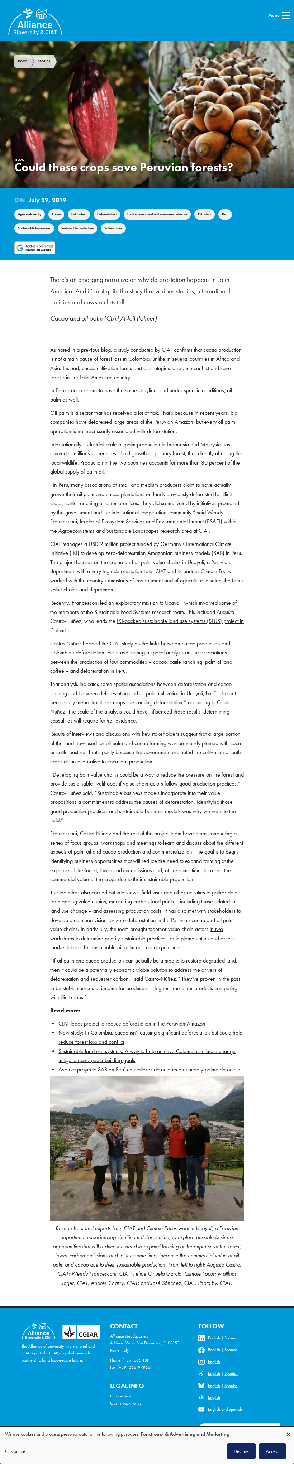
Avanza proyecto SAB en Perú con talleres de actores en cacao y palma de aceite (149, 1069)
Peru (225, 214)
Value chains (113, 228)
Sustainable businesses (34, 228)
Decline (241, 1451)
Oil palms (204, 214)
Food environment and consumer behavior (157, 214)
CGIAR (52, 1353)
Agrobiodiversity (29, 214)
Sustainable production (77, 228)
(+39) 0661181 (136, 1360)
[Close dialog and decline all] (288, 1430)
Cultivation (78, 214)
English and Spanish (225, 1409)
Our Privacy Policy (126, 1403)
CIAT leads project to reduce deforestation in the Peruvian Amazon (131, 1023)
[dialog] (147, 1445)
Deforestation (107, 214)
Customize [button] (15, 1451)
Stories (44, 61)
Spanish (231, 1338)
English (214, 1338)
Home (22, 61)
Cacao (56, 214)
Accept (272, 1451)
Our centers (120, 1396)
